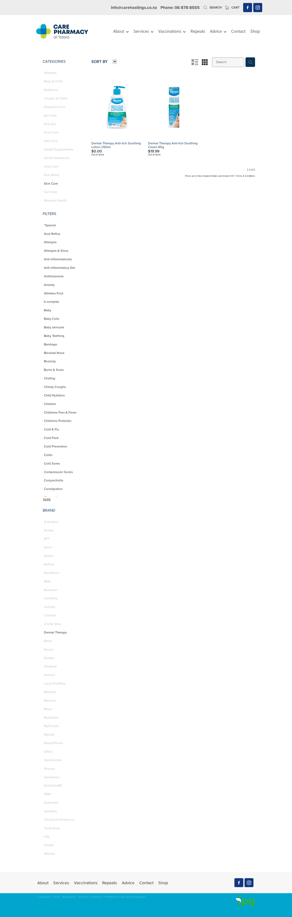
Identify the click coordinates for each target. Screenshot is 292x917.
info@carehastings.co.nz (134, 7)
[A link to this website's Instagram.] (257, 7)
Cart (235, 7)
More (47, 499)
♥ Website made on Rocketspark (125, 897)
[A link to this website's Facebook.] (247, 7)
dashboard (69, 897)
